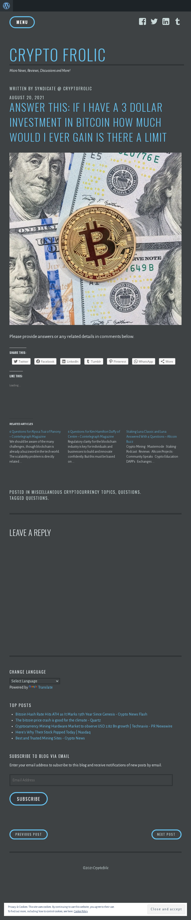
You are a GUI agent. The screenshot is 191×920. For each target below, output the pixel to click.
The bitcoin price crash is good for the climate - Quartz (58, 720)
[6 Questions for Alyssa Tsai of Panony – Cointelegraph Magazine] (38, 446)
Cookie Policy (81, 911)
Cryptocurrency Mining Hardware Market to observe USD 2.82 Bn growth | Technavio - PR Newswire (93, 726)
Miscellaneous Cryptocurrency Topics (73, 492)
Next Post (169, 834)
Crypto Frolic (57, 54)
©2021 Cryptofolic (95, 868)
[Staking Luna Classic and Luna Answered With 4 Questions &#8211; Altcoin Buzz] (155, 446)
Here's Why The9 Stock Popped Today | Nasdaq (53, 732)
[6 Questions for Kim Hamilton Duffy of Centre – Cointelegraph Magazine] (97, 446)
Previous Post (31, 834)
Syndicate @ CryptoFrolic (63, 89)
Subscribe (28, 799)
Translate (45, 687)
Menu (22, 22)
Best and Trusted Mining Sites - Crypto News (50, 738)
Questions (129, 492)
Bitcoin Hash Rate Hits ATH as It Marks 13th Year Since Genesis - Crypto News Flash (81, 714)
